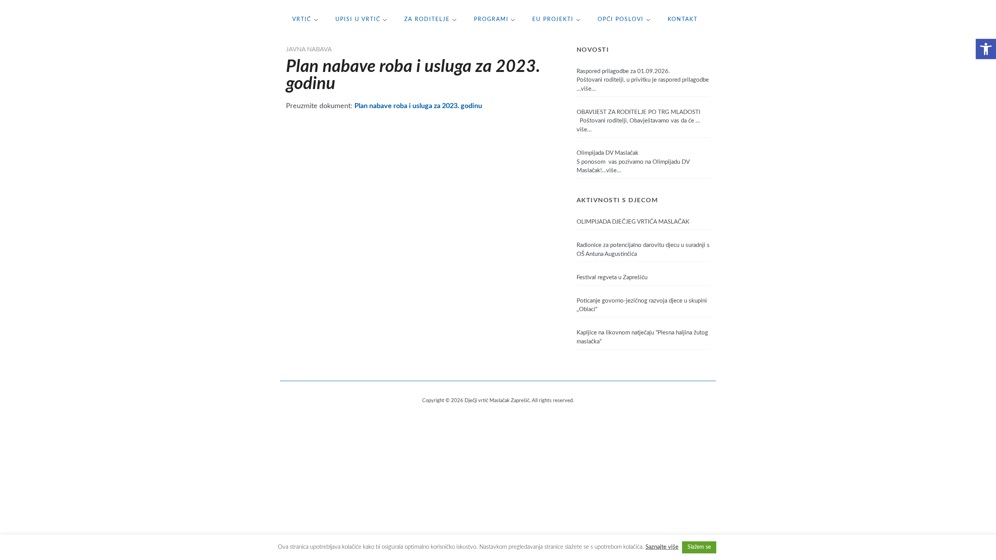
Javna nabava (309, 49)
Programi (491, 19)
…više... (586, 89)
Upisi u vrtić (358, 19)
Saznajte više (662, 547)
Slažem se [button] (699, 547)
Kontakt (683, 19)
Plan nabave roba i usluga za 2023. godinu (418, 106)
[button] (986, 49)
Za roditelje (427, 19)
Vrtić (301, 19)
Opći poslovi (621, 19)
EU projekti (552, 19)
